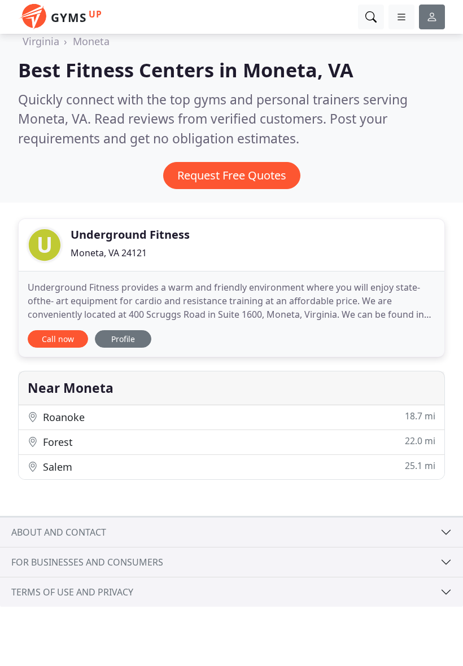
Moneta (91, 41)
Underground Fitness (130, 234)
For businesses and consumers (87, 562)
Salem (237, 466)
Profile (123, 339)
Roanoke (237, 417)
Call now (58, 339)
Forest (237, 442)
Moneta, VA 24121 (109, 253)
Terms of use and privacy (72, 592)
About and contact (58, 532)
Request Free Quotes (231, 175)
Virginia (41, 41)
